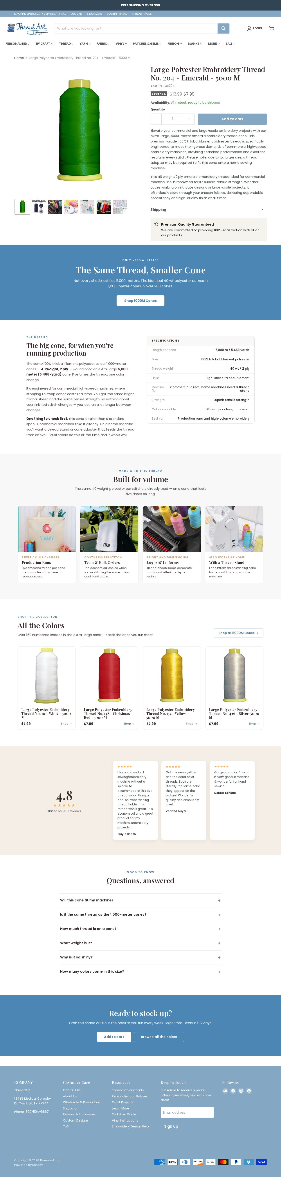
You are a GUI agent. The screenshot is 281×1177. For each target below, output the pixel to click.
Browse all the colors (159, 1037)
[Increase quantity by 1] (189, 119)
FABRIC (101, 43)
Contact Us (72, 1090)
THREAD (65, 43)
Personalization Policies (130, 1096)
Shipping (70, 1108)
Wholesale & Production (81, 1102)
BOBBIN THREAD (117, 13)
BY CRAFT (43, 43)
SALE (229, 43)
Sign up (171, 1126)
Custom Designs (75, 1120)
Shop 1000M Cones (140, 300)
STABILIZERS (95, 13)
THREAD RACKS (142, 13)
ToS (66, 1126)
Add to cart (114, 1037)
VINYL (120, 43)
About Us (70, 1096)
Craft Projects (122, 1102)
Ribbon (173, 43)
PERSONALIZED (16, 43)
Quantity (158, 109)
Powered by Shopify (28, 1165)
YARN (84, 43)
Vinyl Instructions (125, 1120)
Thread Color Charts (128, 1090)
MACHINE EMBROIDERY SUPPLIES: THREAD (40, 13)
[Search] (223, 28)
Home (19, 58)
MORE (212, 43)
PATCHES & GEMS (146, 43)
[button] (22, 206)
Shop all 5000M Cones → (238, 633)
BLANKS (194, 43)
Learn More (120, 1108)
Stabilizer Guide (124, 1114)
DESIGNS (77, 13)
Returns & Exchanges (79, 1114)
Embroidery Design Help (130, 1126)
